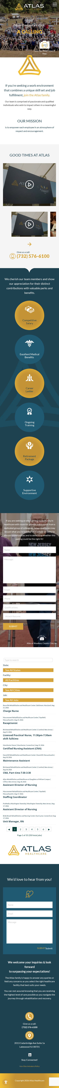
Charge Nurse (11, 711)
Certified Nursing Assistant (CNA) (22, 748)
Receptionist (10, 723)
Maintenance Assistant (16, 760)
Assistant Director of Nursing (20, 784)
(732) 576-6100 (33, 256)
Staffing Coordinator (15, 797)
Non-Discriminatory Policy (29, 1066)
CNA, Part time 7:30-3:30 (17, 772)
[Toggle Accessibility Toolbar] (6, 1082)
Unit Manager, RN (13, 821)
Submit (13, 626)
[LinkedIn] (29, 1054)
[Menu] (55, 4)
